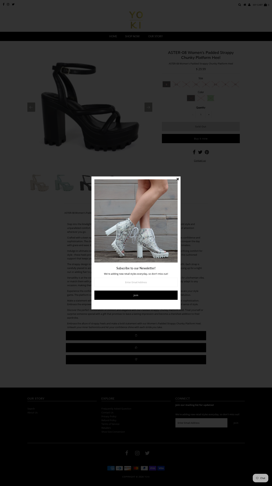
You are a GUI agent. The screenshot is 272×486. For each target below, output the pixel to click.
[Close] (177, 179)
